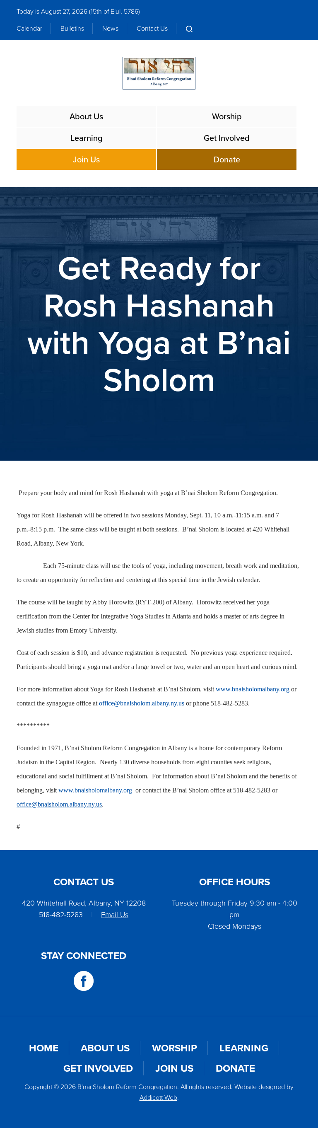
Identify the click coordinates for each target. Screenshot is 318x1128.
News (110, 28)
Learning (86, 138)
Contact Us (152, 28)
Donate (227, 159)
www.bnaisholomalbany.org (252, 689)
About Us (86, 116)
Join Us (86, 159)
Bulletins (72, 28)
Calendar (29, 28)
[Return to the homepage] (159, 73)
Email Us (114, 914)
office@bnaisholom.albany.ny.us (141, 703)
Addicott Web (158, 1097)
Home (43, 1048)
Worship (227, 116)
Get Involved (227, 138)
